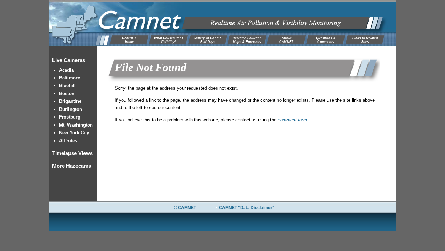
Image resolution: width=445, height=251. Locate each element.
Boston (66, 93)
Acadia (66, 70)
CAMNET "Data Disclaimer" (246, 208)
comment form (292, 119)
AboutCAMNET (286, 40)
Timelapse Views (72, 153)
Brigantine (70, 101)
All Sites (68, 140)
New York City (74, 132)
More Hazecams (71, 166)
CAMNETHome (129, 40)
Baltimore (69, 78)
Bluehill (67, 85)
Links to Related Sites (365, 40)
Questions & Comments (325, 40)
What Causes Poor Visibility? (168, 40)
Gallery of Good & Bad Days (208, 40)
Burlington (70, 109)
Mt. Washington (76, 125)
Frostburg (69, 117)
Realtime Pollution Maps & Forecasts (247, 40)
